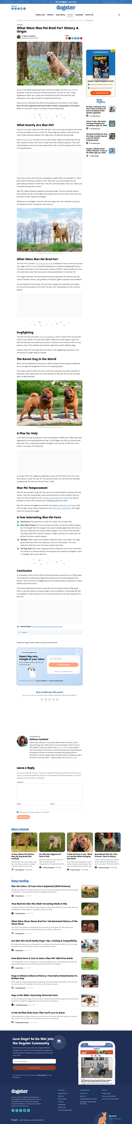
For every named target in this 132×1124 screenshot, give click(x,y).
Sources (24, 632)
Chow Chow (27, 140)
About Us (83, 1096)
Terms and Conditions (109, 1096)
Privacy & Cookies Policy (56, 680)
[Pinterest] (24, 8)
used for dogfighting (47, 337)
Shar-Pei (70, 90)
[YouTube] (21, 8)
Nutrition (50, 15)
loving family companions (61, 508)
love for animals (63, 747)
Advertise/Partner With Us (88, 1099)
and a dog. (73, 758)
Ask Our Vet (89, 15)
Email (53, 804)
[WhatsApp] (72, 38)
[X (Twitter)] (18, 8)
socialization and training (67, 505)
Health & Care (40, 15)
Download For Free (102, 93)
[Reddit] (67, 38)
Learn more (89, 20)
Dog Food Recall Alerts (65, 1110)
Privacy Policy (41, 1075)
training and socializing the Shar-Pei (56, 498)
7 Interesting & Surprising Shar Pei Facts (47, 626)
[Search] (119, 14)
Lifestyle (70, 15)
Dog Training (60, 15)
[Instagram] (15, 8)
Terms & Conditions (41, 680)
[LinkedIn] (78, 38)
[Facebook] (12, 8)
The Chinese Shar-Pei (44, 263)
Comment (20, 782)
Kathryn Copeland (29, 36)
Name (19, 804)
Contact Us (83, 1093)
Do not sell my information (110, 1099)
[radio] (42, 699)
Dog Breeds (79, 15)
